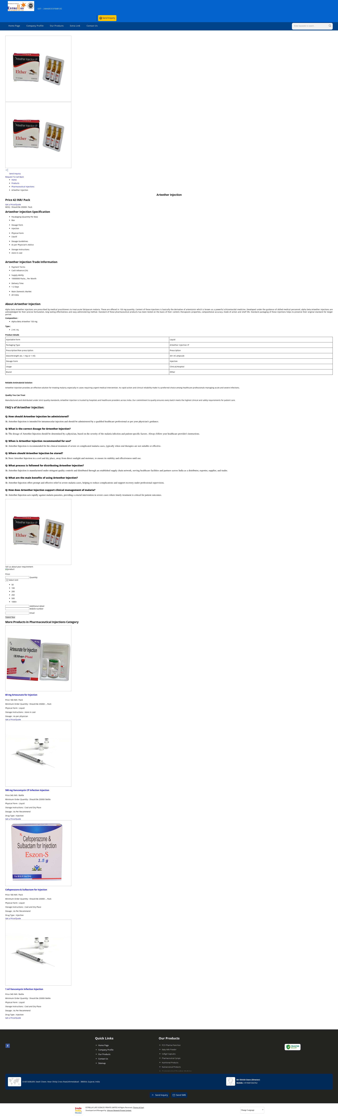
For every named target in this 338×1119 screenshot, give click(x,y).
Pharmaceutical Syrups (171, 1058)
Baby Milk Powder (169, 1049)
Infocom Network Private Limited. (119, 1110)
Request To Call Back (14, 177)
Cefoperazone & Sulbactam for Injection (26, 889)
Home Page (14, 25)
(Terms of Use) (138, 1107)
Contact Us (92, 25)
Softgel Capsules (169, 1054)
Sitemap (102, 1063)
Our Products (57, 25)
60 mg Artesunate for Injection (21, 694)
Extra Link (75, 25)
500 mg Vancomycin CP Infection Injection (27, 790)
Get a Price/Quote (13, 204)
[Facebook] (8, 1047)
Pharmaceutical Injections (22, 186)
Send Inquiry (108, 17)
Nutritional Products (170, 1062)
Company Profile (35, 25)
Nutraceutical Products (171, 1067)
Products (15, 183)
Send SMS (181, 1095)
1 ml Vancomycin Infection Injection (24, 989)
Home (14, 180)
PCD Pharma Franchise (171, 1045)
